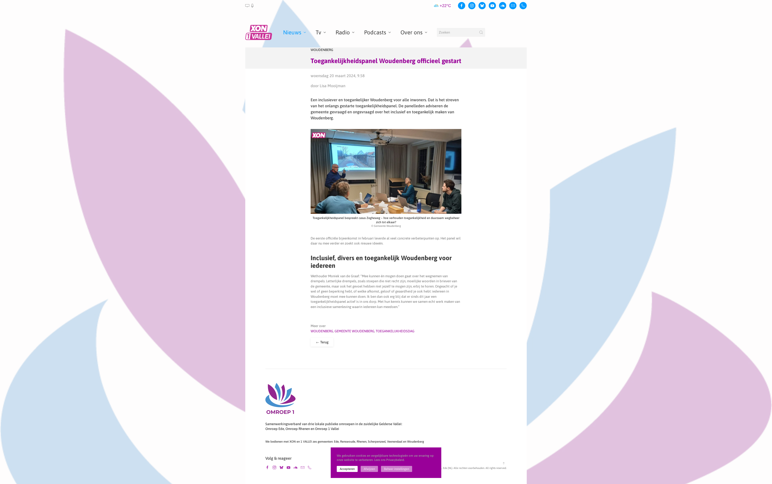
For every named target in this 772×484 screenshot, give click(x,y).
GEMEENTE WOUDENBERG (354, 331)
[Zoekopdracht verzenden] (481, 32)
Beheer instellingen (396, 469)
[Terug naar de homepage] (259, 32)
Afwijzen (369, 469)
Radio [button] (343, 32)
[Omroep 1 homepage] (280, 400)
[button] (249, 6)
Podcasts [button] (375, 32)
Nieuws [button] (292, 32)
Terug (324, 342)
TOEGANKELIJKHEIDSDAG (395, 331)
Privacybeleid (395, 459)
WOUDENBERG (322, 50)
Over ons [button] (411, 32)
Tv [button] (318, 32)
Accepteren (347, 469)
